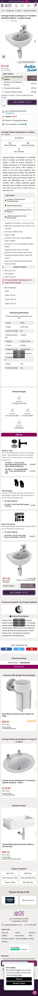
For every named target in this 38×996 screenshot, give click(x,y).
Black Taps (27, 873)
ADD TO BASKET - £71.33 (22, 102)
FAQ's (31, 936)
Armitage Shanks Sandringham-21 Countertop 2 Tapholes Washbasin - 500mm (19, 782)
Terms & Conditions (21, 939)
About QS (5, 933)
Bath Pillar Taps (28, 882)
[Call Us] (22, 5)
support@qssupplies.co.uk (13, 925)
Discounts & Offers (8, 939)
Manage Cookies (19, 983)
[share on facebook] (6, 649)
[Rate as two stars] (22, 663)
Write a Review (19, 667)
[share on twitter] (19, 649)
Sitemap (4, 941)
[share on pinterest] (31, 649)
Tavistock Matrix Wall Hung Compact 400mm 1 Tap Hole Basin (18, 845)
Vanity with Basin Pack (28, 878)
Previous (2, 1)
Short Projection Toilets (10, 878)
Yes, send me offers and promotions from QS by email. (19, 959)
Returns (31, 939)
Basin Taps (10, 873)
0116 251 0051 (31, 925)
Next (35, 1)
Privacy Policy (19, 936)
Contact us (32, 933)
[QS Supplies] (8, 5)
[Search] (16, 6)
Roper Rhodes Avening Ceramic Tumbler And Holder (18, 715)
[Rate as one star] (21, 663)
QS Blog (4, 936)
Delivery (17, 933)
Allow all (19, 979)
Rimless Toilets (10, 882)
